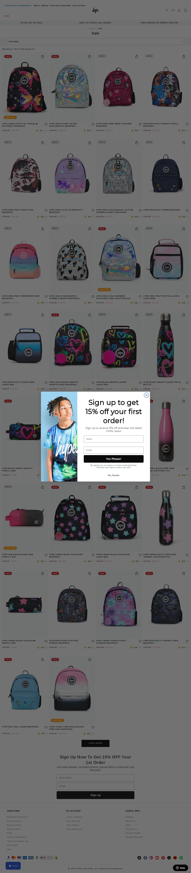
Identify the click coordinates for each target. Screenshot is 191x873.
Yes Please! (113, 458)
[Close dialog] (146, 395)
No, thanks (113, 475)
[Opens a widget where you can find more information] (180, 868)
